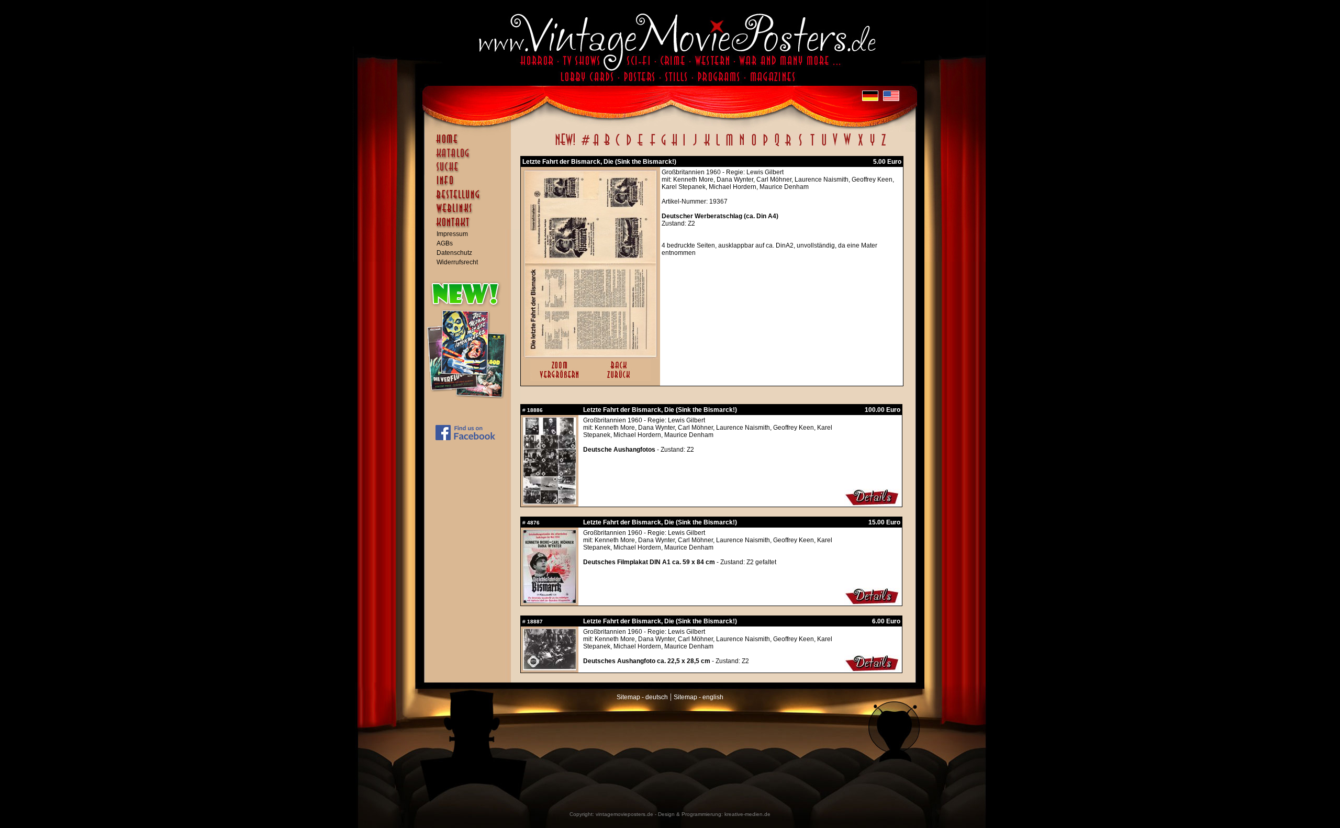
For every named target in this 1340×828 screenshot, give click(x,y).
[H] (674, 145)
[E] (640, 145)
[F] (652, 145)
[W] (847, 145)
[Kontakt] (470, 227)
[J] (694, 145)
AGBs (445, 243)
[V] (834, 145)
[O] (754, 145)
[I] (684, 145)
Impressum (452, 234)
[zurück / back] (620, 379)
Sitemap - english (698, 697)
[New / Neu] (565, 145)
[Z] (883, 145)
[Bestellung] (470, 199)
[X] (860, 145)
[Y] (872, 145)
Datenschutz (454, 252)
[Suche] (470, 171)
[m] (729, 145)
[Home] (470, 144)
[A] (596, 145)
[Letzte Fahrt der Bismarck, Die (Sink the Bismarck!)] (590, 354)
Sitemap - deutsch (642, 697)
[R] (788, 145)
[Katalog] (470, 157)
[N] (742, 145)
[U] (823, 145)
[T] (812, 145)
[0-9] (584, 145)
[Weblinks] (470, 213)
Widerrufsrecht (457, 262)
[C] (617, 145)
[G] (663, 145)
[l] (718, 145)
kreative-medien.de (747, 814)
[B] (606, 145)
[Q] (777, 145)
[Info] (470, 185)
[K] (707, 145)
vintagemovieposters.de (624, 814)
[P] (765, 145)
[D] (628, 145)
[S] (800, 145)
